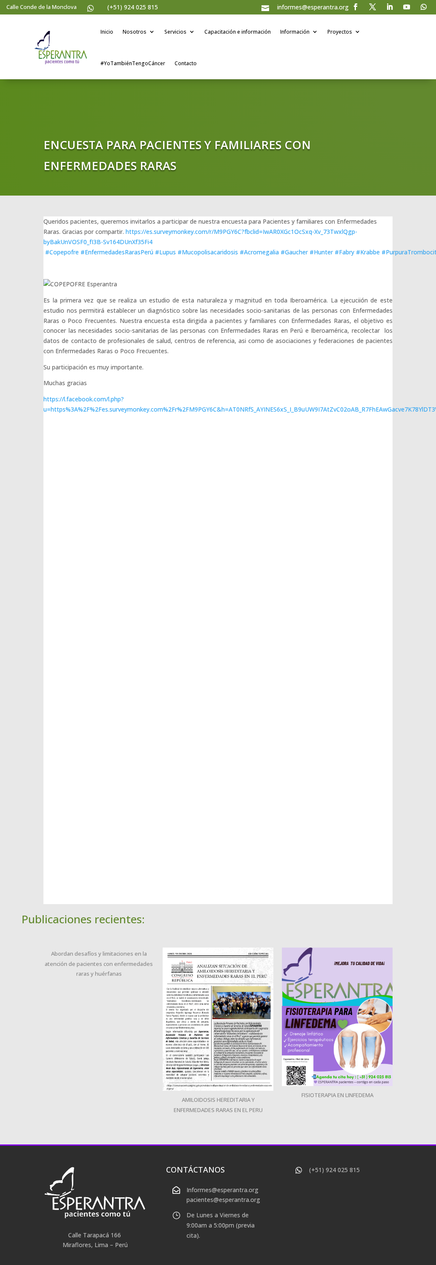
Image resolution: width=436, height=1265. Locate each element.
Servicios (175, 31)
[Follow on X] (372, 7)
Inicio (106, 31)
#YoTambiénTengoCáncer (132, 63)
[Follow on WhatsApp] (423, 7)
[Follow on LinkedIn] (389, 7)
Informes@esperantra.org (222, 1190)
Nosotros (134, 31)
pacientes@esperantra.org (223, 1200)
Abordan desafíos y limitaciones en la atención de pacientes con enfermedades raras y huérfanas (99, 964)
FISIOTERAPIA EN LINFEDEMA (337, 1095)
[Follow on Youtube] (406, 7)
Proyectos (339, 31)
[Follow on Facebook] (355, 7)
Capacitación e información (237, 31)
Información (295, 31)
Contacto (186, 63)
